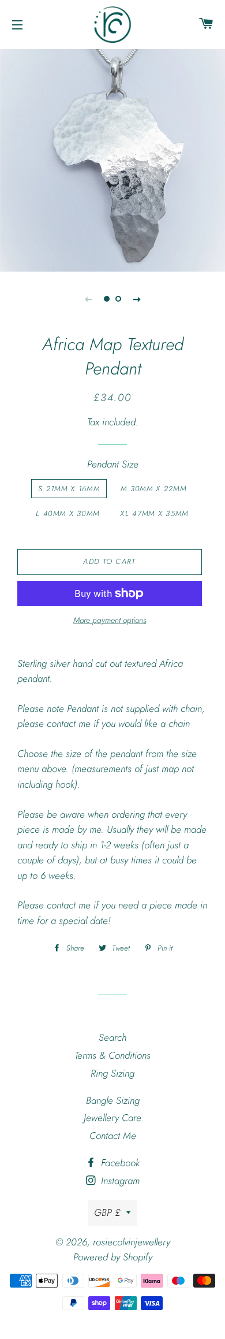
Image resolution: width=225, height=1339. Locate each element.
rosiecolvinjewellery (131, 1242)
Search (112, 1037)
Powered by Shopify (112, 1257)
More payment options (109, 620)
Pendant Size (112, 464)
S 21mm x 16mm (69, 488)
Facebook (119, 1163)
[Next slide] (136, 298)
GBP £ (107, 1212)
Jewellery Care (112, 1118)
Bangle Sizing (113, 1100)
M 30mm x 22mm (153, 488)
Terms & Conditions (112, 1055)
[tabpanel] (112, 159)
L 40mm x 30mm (67, 513)
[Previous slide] (88, 298)
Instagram (119, 1181)
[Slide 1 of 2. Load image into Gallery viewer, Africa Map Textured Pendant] (106, 299)
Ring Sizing (112, 1073)
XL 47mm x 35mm (154, 513)
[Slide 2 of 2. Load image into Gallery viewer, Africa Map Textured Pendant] (118, 299)
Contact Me (112, 1136)
